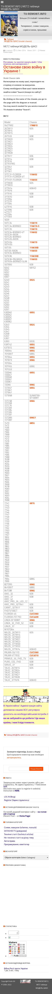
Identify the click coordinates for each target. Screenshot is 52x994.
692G (32, 280)
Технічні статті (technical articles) (18, 834)
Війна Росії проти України (16, 968)
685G (32, 423)
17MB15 (34, 125)
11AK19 (33, 223)
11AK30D (34, 247)
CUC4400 (34, 617)
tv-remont (8, 50)
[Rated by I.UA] (13, 937)
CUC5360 (34, 613)
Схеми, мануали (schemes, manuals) (20, 827)
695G (32, 312)
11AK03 (33, 179)
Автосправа (9, 841)
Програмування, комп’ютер (16, 844)
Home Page (24, 816)
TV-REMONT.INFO (34, 14)
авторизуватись (14, 757)
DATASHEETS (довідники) (15, 830)
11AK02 (33, 174)
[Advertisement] (35, 35)
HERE (17, 790)
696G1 (33, 417)
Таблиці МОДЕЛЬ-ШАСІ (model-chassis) (18, 40)
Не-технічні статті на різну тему (19, 837)
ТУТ (5, 786)
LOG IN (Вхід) (9, 796)
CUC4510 (34, 655)
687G (32, 503)
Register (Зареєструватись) (16, 800)
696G (32, 347)
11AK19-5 (34, 226)
